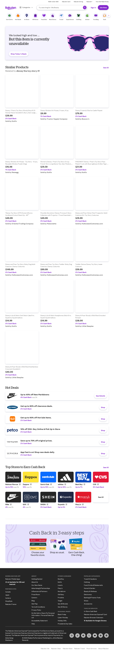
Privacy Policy (36, 610)
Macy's (60, 588)
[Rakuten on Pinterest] (100, 635)
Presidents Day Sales (65, 624)
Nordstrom (61, 591)
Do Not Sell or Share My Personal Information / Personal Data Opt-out (43, 615)
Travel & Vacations (90, 579)
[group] (22, 98)
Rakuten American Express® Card (95, 614)
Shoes (86, 601)
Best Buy (61, 579)
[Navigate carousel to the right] (108, 15)
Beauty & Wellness (90, 591)
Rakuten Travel (79, 648)
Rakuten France (10, 604)
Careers (34, 597)
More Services (92, 648)
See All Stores (62, 607)
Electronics (88, 594)
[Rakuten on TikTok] (77, 635)
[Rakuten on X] (89, 635)
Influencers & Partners (39, 591)
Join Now (103, 7)
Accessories (88, 604)
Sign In (93, 7)
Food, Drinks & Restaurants (93, 585)
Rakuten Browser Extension (93, 617)
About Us (35, 582)
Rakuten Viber (56, 648)
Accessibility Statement (40, 621)
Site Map (35, 604)
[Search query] (84, 7)
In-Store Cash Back (90, 611)
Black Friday (62, 614)
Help (33, 624)
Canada (7, 592)
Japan (7, 595)
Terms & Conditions (38, 607)
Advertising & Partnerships (41, 588)
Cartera (8, 598)
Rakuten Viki (45, 648)
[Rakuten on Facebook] (83, 635)
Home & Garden (89, 588)
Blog (33, 601)
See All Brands (63, 604)
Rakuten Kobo (67, 648)
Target (60, 601)
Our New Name (37, 585)
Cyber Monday (63, 617)
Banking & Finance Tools (92, 597)
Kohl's (60, 582)
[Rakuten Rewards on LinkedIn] (106, 635)
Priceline (61, 597)
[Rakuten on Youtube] (95, 635)
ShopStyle (8, 601)
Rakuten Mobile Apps (12, 579)
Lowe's (60, 585)
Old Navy (61, 594)
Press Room (36, 594)
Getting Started (37, 579)
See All (106, 67)
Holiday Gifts (62, 621)
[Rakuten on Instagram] (71, 635)
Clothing (87, 582)
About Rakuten (103, 648)
